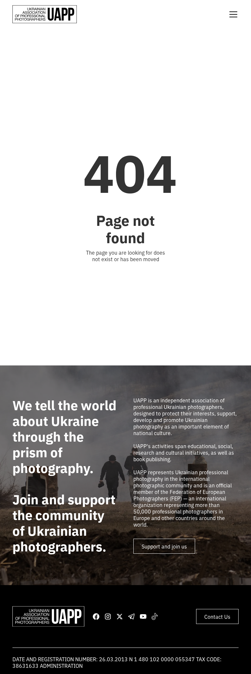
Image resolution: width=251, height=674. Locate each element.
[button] (232, 14)
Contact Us (217, 616)
